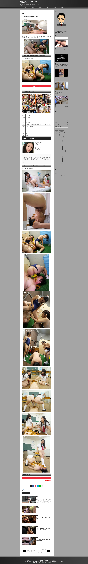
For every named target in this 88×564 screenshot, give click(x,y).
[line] (40, 486)
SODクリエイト (60, 137)
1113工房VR (56, 133)
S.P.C (56, 137)
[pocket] (35, 486)
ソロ (47, 7)
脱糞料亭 (37, 507)
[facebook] (33, 486)
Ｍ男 (25, 7)
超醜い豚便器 (65, 164)
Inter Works (56, 135)
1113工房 (56, 131)
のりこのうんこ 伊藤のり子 (58, 92)
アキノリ (62, 139)
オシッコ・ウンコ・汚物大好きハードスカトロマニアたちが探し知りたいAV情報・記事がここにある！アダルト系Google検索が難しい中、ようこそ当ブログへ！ (44, 561)
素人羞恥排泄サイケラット (58, 164)
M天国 (61, 135)
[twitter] (31, 486)
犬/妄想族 (59, 162)
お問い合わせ (62, 7)
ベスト (55, 7)
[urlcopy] (42, 486)
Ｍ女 (33, 7)
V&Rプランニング (57, 139)
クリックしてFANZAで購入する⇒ (36, 477)
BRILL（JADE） (62, 133)
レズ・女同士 (40, 7)
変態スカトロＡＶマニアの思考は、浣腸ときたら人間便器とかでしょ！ (44, 560)
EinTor (66, 133)
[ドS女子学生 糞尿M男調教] (38, 486)
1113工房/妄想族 (61, 131)
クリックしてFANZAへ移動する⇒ (36, 86)
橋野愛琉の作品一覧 (38, 150)
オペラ (24, 490)
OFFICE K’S (64, 135)
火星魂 (56, 162)
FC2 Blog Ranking (57, 171)
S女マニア (65, 137)
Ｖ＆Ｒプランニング (58, 166)
